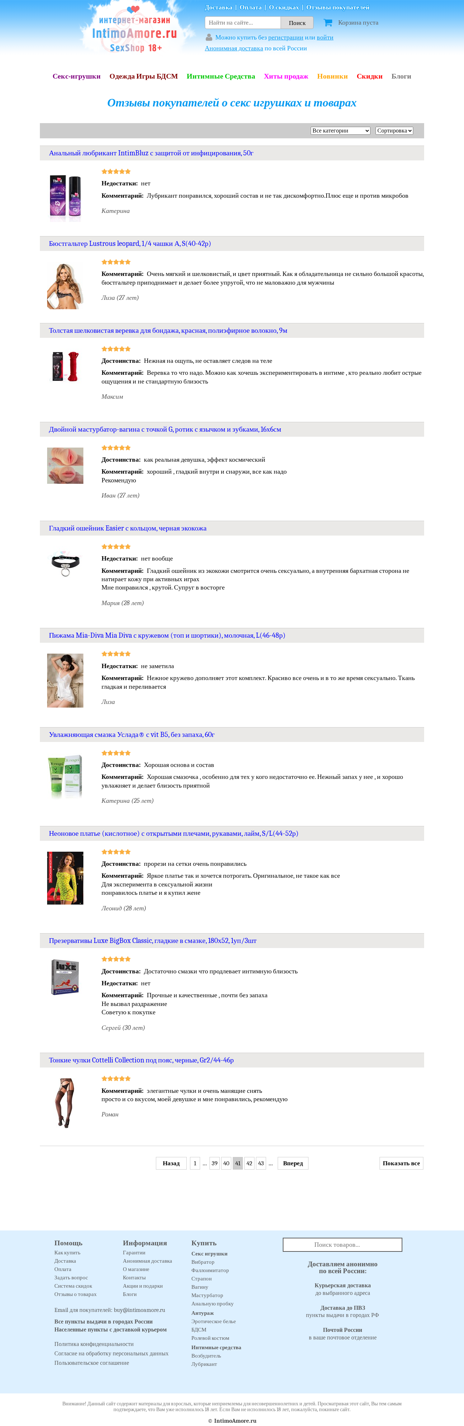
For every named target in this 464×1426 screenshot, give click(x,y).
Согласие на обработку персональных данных (111, 1353)
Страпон (201, 1278)
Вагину (199, 1287)
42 (249, 1163)
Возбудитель (206, 1355)
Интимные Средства (221, 76)
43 (261, 1163)
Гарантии (134, 1252)
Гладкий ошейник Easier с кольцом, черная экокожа (128, 528)
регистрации (285, 37)
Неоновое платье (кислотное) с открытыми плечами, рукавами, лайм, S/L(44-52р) (174, 833)
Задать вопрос (71, 1277)
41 (237, 1163)
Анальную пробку (212, 1303)
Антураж (202, 1313)
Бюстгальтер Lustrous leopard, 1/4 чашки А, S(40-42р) (130, 243)
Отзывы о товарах (75, 1294)
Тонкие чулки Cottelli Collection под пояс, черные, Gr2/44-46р (141, 1060)
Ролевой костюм (210, 1338)
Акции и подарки (143, 1286)
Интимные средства (216, 1347)
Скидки (370, 76)
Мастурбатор (207, 1295)
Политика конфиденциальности (94, 1344)
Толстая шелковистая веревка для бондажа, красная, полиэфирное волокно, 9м (168, 330)
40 (226, 1163)
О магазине (136, 1269)
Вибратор (203, 1262)
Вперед (293, 1163)
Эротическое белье (213, 1321)
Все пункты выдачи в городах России (103, 1321)
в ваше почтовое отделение (343, 1334)
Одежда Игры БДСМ (143, 76)
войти (325, 37)
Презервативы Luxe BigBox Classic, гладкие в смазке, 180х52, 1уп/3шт (153, 940)
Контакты (134, 1277)
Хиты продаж (286, 76)
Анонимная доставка (234, 48)
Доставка (218, 7)
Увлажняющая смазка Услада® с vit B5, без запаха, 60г (132, 734)
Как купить (67, 1252)
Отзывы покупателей (337, 7)
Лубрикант (204, 1364)
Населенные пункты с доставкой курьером (110, 1329)
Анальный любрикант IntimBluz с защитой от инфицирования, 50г (151, 153)
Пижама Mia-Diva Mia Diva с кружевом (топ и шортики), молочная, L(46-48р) (167, 635)
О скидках (284, 7)
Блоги (401, 76)
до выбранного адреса (343, 1289)
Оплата (251, 7)
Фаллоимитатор (210, 1270)
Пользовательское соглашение (91, 1363)
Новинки (332, 76)
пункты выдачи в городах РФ (342, 1312)
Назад (171, 1163)
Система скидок (73, 1286)
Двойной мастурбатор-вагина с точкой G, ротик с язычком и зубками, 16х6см (165, 429)
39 (215, 1163)
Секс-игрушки (77, 76)
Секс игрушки (209, 1253)
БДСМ (198, 1329)
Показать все (401, 1163)
